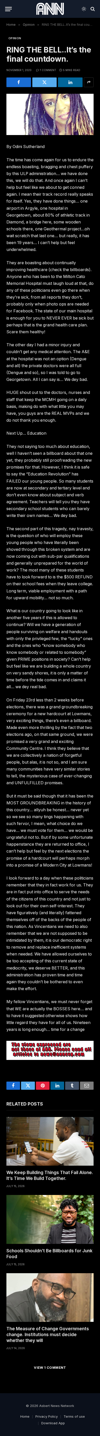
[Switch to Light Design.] (84, 9)
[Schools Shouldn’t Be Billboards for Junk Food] (50, 1219)
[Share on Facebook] (18, 82)
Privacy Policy (46, 1416)
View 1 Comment (50, 1367)
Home (24, 1416)
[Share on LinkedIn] (70, 82)
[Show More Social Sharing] (89, 82)
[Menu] (8, 9)
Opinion (14, 38)
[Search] (92, 9)
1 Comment (48, 70)
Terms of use (74, 1416)
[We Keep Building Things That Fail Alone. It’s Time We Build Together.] (50, 1141)
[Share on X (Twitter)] (44, 82)
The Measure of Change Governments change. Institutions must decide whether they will (47, 1334)
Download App (53, 1423)
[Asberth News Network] (50, 9)
